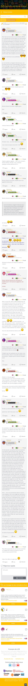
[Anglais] (13, 35)
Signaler (6, 74)
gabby (7, 369)
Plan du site (21, 680)
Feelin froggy (9, 190)
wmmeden (8, 117)
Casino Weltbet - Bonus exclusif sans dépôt (10, 620)
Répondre (23, 74)
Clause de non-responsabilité (11, 679)
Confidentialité (20, 679)
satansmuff (8, 133)
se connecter (10, 23)
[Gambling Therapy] (15, 674)
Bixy (7, 609)
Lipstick (8, 272)
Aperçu (13, 603)
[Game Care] (8, 671)
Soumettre (21, 578)
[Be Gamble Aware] (6, 674)
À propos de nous (8, 658)
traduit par (21, 34)
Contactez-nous (20, 658)
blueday (8, 98)
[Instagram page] (14, 665)
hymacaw (8, 28)
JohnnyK (8, 172)
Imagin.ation (9, 153)
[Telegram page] (10, 665)
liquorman (8, 254)
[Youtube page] (18, 665)
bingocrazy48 (9, 230)
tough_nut (8, 589)
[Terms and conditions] (18, 671)
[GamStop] (22, 674)
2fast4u (8, 78)
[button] (25, 600)
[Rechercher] (25, 16)
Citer (14, 74)
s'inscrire (17, 23)
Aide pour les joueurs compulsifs (11, 680)
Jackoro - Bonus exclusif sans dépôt (9, 600)
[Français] (16, 35)
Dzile (7, 628)
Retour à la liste (7, 12)
